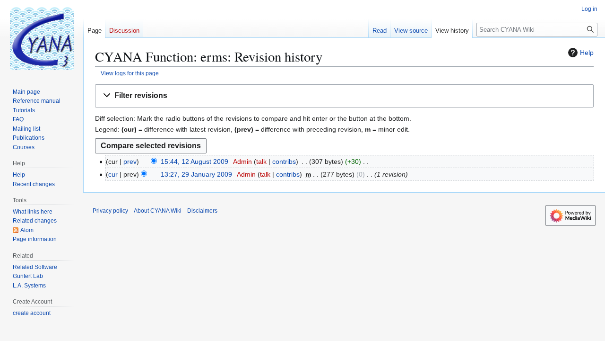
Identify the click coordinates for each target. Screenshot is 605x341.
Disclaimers (202, 210)
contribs (284, 161)
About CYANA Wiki (158, 210)
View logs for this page (130, 73)
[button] (344, 96)
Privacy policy (110, 210)
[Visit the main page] (41, 38)
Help (587, 52)
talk (261, 161)
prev (130, 161)
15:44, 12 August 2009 (194, 161)
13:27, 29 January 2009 (196, 174)
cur (113, 174)
